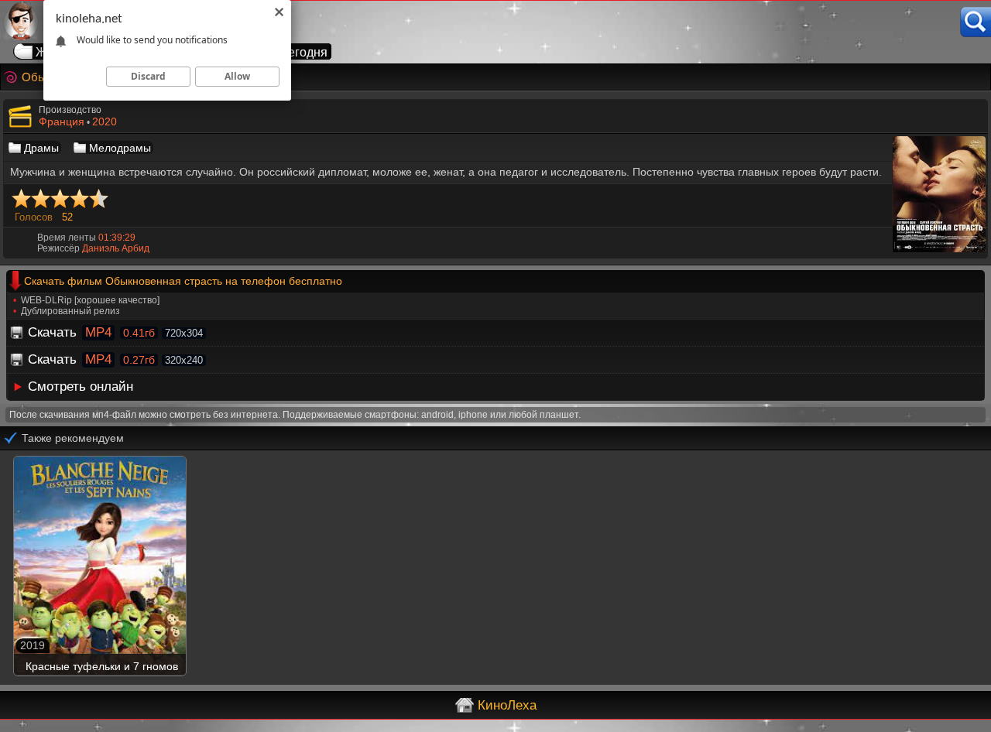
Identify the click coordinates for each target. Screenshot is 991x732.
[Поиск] (975, 22)
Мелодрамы (120, 148)
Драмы (41, 148)
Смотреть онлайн (80, 386)
